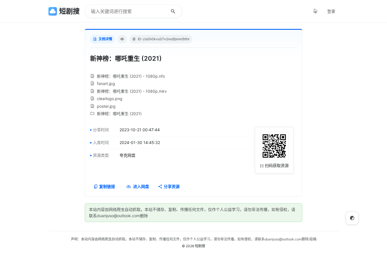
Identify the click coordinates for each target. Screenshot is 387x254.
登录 (331, 11)
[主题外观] (315, 11)
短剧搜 (200, 246)
